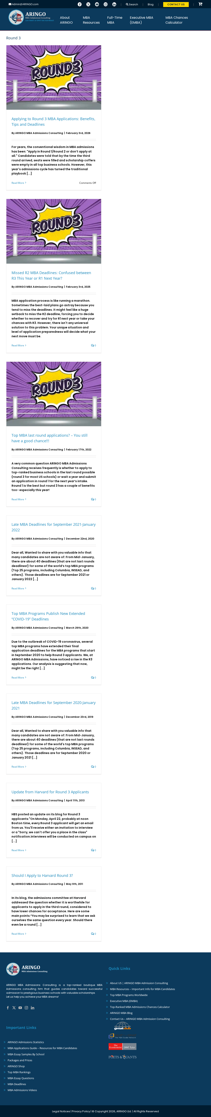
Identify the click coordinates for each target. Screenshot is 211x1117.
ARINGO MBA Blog (121, 1013)
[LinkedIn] (114, 4)
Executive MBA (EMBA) (124, 1001)
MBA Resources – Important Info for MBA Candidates (142, 989)
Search (133, 4)
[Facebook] (80, 4)
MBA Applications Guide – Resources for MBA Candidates (42, 1048)
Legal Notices (61, 1111)
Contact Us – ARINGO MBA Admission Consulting (140, 1019)
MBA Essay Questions (21, 1078)
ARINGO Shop (16, 1066)
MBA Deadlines (17, 1084)
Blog (151, 4)
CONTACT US (176, 4)
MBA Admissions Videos (22, 1090)
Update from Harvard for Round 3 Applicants (50, 791)
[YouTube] (97, 4)
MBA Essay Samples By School (26, 1054)
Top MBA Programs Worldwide (129, 995)
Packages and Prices (20, 1060)
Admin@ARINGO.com (25, 4)
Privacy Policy (81, 1111)
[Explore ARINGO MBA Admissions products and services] (200, 4)
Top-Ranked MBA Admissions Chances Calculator (140, 1007)
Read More (18, 183)
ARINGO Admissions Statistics (26, 1042)
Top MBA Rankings (19, 1072)
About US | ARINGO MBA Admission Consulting (139, 983)
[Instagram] (106, 4)
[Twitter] (88, 4)
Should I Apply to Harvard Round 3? (42, 875)
